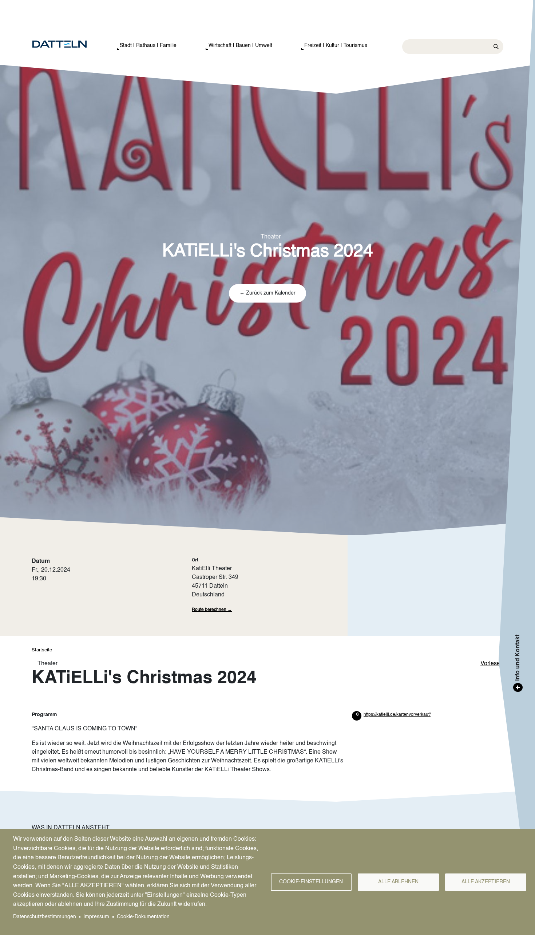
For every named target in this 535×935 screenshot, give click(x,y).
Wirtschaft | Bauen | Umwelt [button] (240, 45)
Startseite (42, 650)
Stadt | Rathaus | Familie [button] (148, 45)
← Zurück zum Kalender (267, 293)
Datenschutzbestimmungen (44, 917)
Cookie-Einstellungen (311, 882)
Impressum (96, 917)
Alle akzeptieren (485, 882)
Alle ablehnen (398, 882)
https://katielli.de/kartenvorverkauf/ (397, 715)
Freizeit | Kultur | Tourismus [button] (335, 45)
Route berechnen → (212, 610)
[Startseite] (67, 44)
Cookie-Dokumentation (143, 917)
